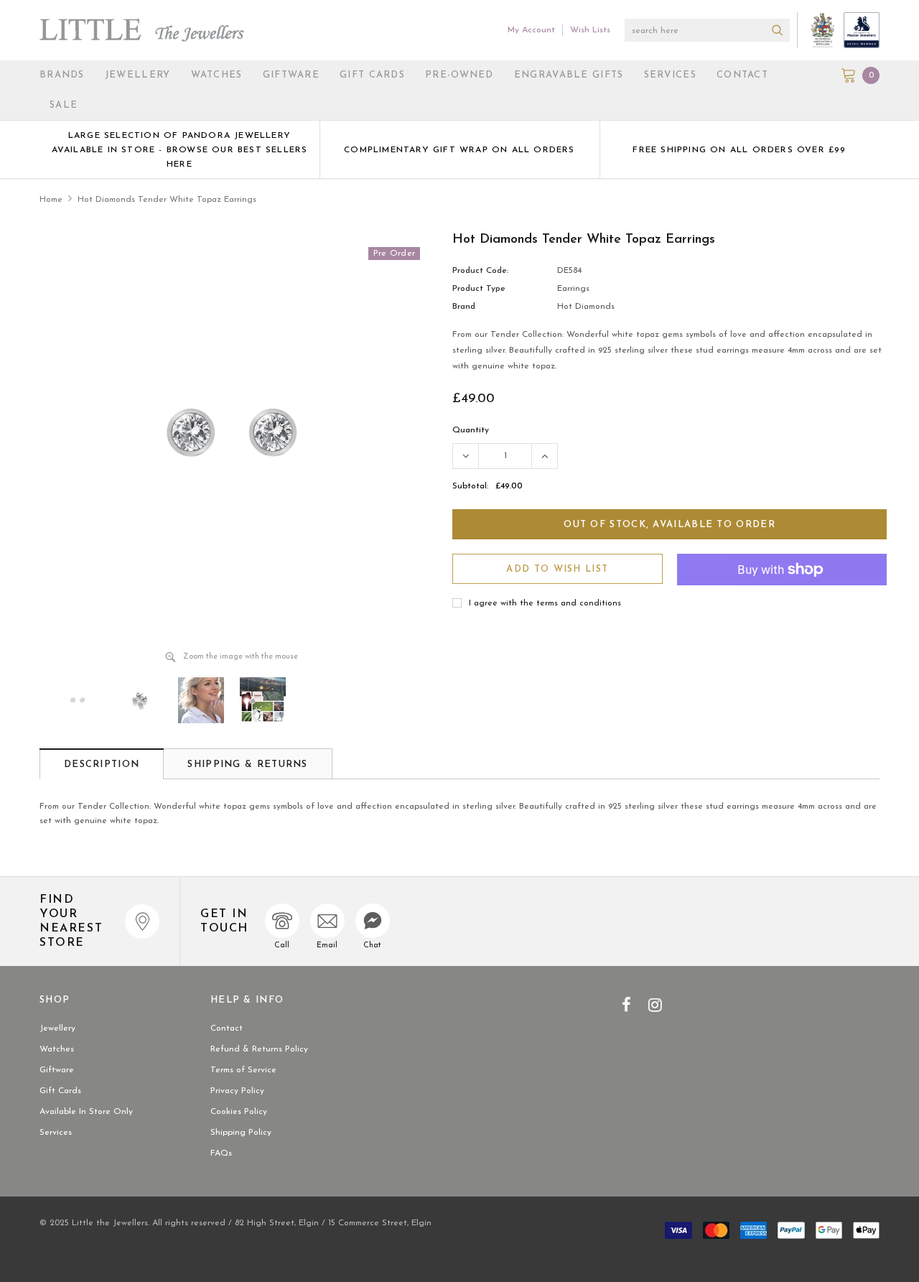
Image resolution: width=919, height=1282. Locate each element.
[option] (179, 149)
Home (50, 199)
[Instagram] (655, 1005)
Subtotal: (470, 486)
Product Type (478, 288)
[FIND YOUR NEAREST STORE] (142, 921)
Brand (463, 306)
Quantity (470, 430)
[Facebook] (626, 1005)
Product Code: (480, 270)
